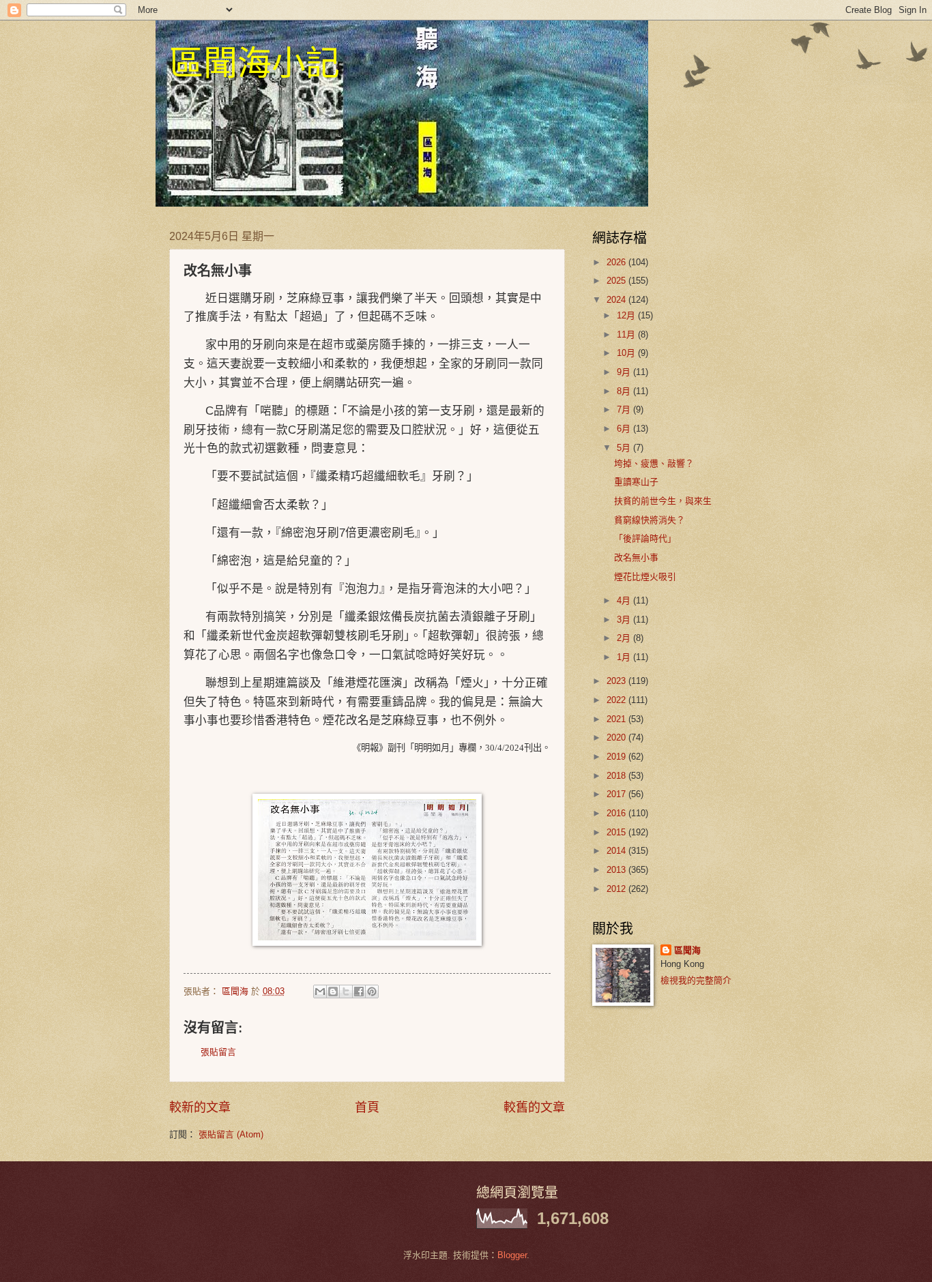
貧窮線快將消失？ (649, 520)
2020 (617, 737)
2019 (617, 756)
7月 (625, 409)
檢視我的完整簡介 (695, 980)
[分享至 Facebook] (359, 991)
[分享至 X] (346, 991)
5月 (625, 448)
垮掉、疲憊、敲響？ (654, 463)
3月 (625, 619)
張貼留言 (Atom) (231, 1134)
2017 (617, 794)
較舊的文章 (534, 1107)
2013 (617, 870)
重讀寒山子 (636, 482)
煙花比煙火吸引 (645, 576)
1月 (625, 657)
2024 (617, 300)
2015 (617, 832)
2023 (617, 681)
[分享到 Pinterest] (372, 991)
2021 (617, 719)
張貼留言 (218, 1052)
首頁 (367, 1107)
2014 (617, 851)
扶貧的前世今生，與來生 (663, 501)
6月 (625, 428)
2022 (617, 700)
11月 (627, 334)
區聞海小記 (254, 62)
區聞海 (687, 950)
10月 (627, 353)
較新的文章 (200, 1107)
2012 (617, 889)
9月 (625, 372)
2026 (617, 262)
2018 (617, 776)
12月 (627, 315)
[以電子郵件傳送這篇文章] (320, 991)
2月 (625, 638)
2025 (617, 280)
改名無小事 (636, 557)
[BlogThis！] (333, 991)
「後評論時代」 (645, 538)
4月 (625, 600)
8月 (625, 391)
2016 (617, 813)
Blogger (512, 1255)
